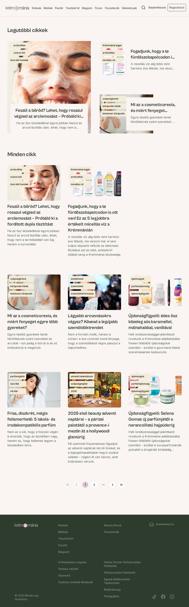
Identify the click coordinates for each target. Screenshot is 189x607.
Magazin (87, 8)
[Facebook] (163, 597)
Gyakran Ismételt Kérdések (75, 582)
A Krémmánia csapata (72, 562)
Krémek (36, 8)
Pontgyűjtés (111, 596)
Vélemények (129, 8)
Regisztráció (176, 7)
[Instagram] (172, 597)
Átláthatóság (112, 589)
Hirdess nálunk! (68, 568)
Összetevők (112, 8)
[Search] (143, 8)
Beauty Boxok (112, 525)
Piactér (59, 8)
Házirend (64, 575)
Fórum (98, 8)
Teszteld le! (73, 8)
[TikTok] (154, 597)
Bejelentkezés (157, 7)
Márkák (48, 8)
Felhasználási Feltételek (119, 572)
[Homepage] (17, 8)
